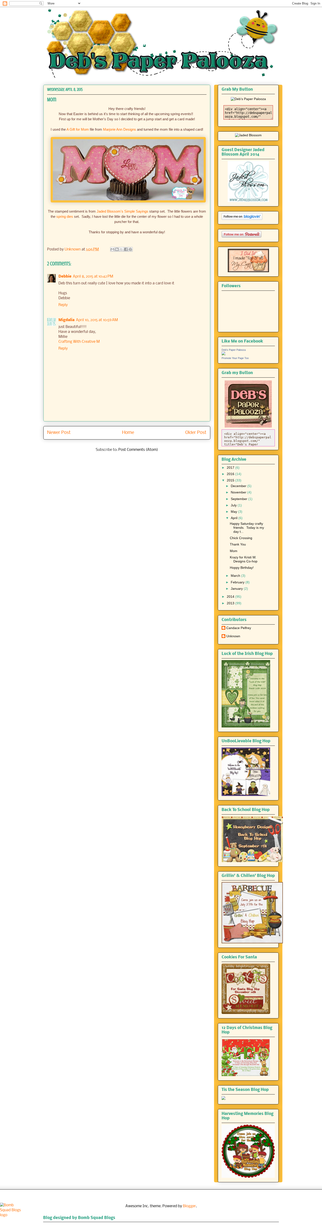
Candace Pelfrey (238, 628)
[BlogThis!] (117, 249)
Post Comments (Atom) (138, 450)
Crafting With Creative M (79, 342)
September (239, 499)
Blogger (189, 1206)
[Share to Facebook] (126, 249)
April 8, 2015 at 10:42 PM (93, 276)
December (239, 486)
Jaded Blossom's (110, 211)
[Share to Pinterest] (130, 249)
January (237, 588)
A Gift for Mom (77, 129)
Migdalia (66, 320)
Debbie (64, 276)
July (234, 505)
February (238, 582)
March (236, 575)
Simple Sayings (136, 211)
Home (128, 432)
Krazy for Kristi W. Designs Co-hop (243, 559)
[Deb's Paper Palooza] (223, 354)
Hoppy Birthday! (242, 567)
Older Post (195, 432)
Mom (233, 551)
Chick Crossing (241, 538)
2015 (231, 480)
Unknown (233, 636)
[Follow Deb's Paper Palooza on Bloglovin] (242, 219)
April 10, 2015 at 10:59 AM (97, 320)
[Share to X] (121, 249)
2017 (231, 467)
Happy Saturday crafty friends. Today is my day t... (247, 527)
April (234, 518)
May (234, 511)
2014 (231, 596)
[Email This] (112, 249)
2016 (231, 474)
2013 (231, 603)
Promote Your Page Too (235, 358)
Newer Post (59, 432)
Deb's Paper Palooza (234, 349)
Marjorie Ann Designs (119, 129)
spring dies (64, 216)
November (239, 492)
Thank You (238, 544)
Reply (63, 305)
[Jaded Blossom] (248, 135)
